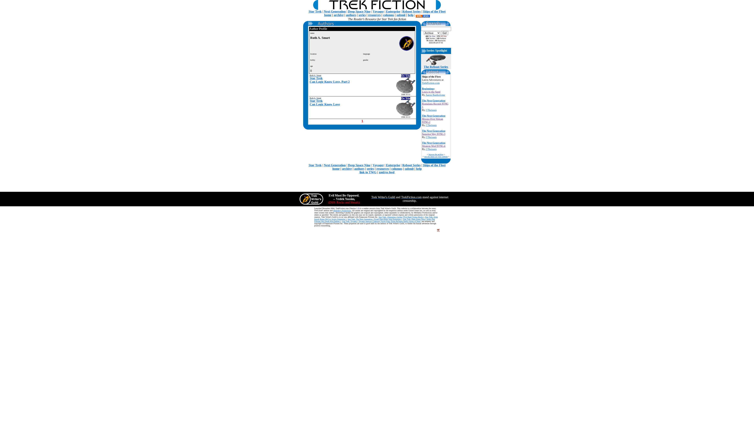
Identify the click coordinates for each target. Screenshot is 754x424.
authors (351, 15)
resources (374, 15)
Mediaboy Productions (342, 210)
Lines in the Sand (431, 91)
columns (388, 15)
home (327, 15)
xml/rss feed (386, 172)
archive (339, 15)
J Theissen (431, 110)
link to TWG (368, 172)
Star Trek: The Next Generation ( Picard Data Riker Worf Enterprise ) (375, 219)
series (362, 15)
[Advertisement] (377, 183)
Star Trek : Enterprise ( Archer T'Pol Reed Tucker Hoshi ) (401, 217)
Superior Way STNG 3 (433, 133)
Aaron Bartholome (435, 94)
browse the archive (436, 154)
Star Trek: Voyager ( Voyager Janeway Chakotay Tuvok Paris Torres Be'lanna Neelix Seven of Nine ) (381, 221)
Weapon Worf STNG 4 (433, 145)
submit (400, 15)
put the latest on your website (436, 156)
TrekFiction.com (431, 82)
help (411, 15)
